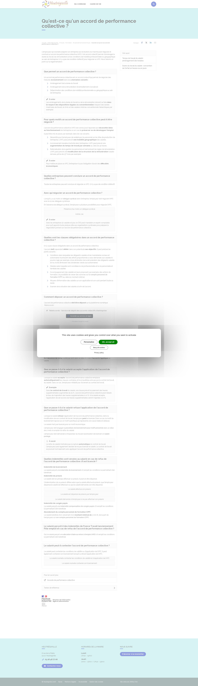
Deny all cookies (99, 347)
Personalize (89, 342)
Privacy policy (99, 353)
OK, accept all (108, 342)
